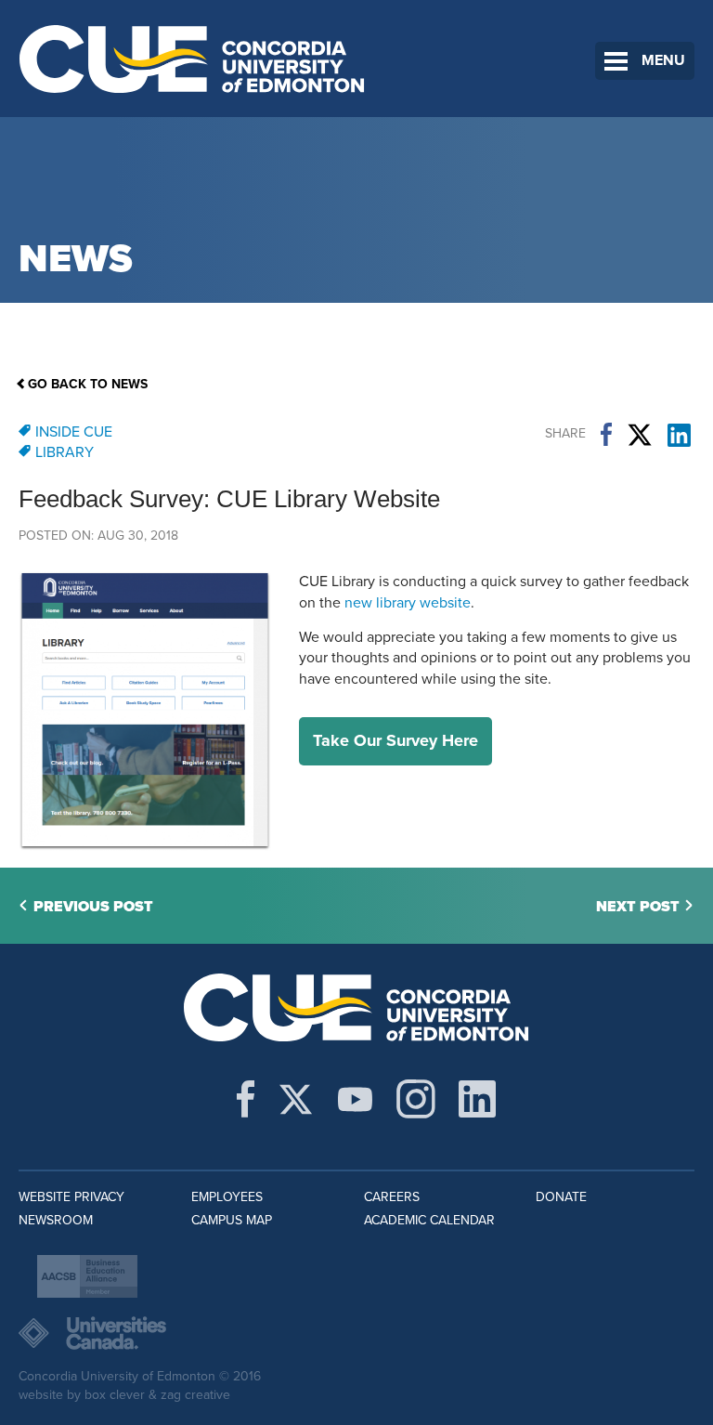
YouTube (355, 1098)
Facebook (606, 435)
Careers (392, 1197)
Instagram (415, 1098)
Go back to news (88, 384)
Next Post (638, 906)
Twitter (640, 435)
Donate (561, 1197)
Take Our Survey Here (395, 740)
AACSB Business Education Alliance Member (87, 1276)
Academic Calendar (429, 1220)
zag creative (195, 1395)
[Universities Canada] (356, 1333)
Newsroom (56, 1220)
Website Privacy (71, 1197)
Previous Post (93, 906)
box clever (114, 1395)
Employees (227, 1197)
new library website (407, 603)
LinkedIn (679, 435)
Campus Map (231, 1220)
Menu (663, 60)
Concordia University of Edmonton (193, 58)
